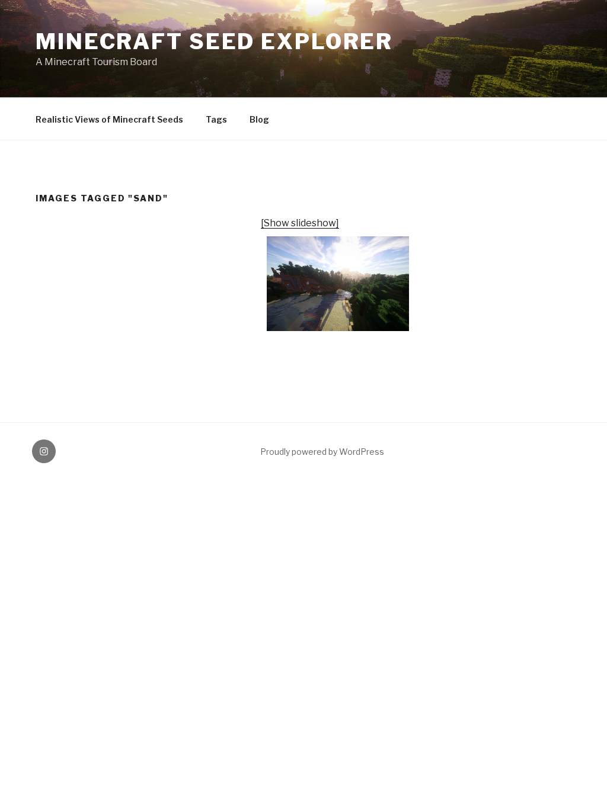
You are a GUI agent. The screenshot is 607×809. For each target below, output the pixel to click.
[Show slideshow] (300, 223)
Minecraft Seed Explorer (214, 41)
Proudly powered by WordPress (322, 452)
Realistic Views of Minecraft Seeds (109, 119)
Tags (216, 119)
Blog (259, 119)
